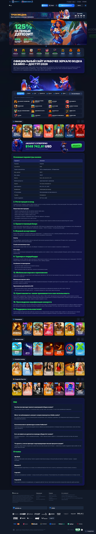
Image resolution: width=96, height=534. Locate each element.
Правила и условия (52, 494)
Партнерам (51, 500)
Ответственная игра (53, 496)
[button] (46, 46)
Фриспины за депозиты (40, 499)
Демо (19, 134)
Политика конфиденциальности (53, 498)
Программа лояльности (40, 496)
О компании (38, 494)
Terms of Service (65, 499)
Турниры (38, 497)
